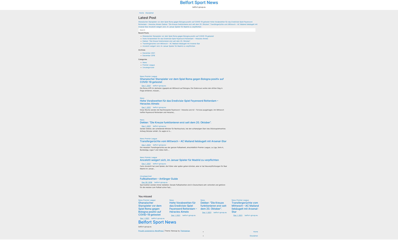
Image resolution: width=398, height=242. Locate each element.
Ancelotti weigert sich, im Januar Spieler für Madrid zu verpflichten (169, 46)
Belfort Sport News (157, 222)
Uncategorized (148, 67)
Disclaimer (150, 13)
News (145, 62)
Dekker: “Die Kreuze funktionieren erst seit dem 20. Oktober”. (167, 41)
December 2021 (149, 53)
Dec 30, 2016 (147, 182)
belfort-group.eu (159, 86)
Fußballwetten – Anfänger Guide (159, 178)
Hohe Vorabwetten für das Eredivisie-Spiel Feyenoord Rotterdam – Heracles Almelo (175, 39)
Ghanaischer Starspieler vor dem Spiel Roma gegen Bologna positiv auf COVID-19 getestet (178, 36)
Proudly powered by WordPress (151, 231)
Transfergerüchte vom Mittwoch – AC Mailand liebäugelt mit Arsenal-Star (171, 44)
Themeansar (185, 231)
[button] (259, 13)
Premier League (149, 65)
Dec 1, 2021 (146, 86)
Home (141, 13)
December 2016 (149, 55)
